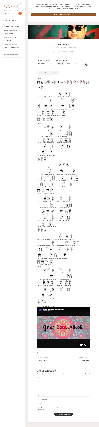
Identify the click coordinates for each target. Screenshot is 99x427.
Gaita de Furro (69, 51)
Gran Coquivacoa (73, 47)
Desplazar (60, 63)
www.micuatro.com (61, 60)
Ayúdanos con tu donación (63, 14)
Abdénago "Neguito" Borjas (59, 47)
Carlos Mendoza (59, 51)
